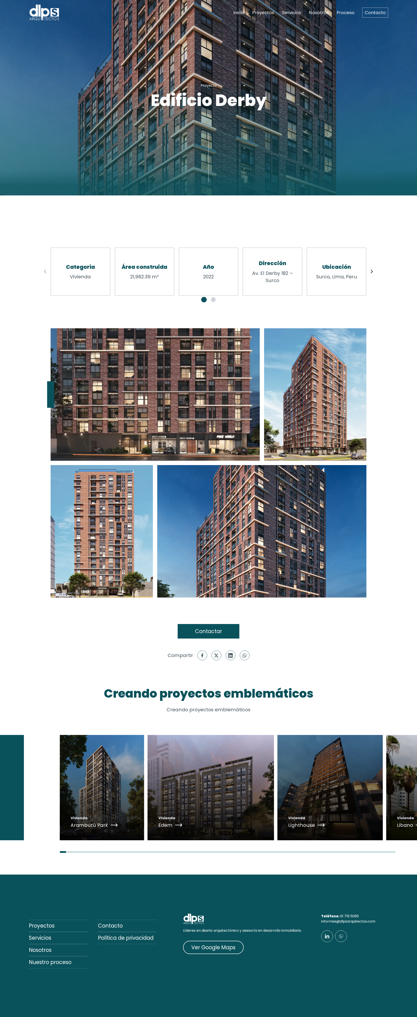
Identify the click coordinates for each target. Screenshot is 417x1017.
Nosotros (319, 13)
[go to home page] (44, 12)
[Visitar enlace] (327, 936)
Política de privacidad (126, 937)
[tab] (203, 299)
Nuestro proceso (50, 962)
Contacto (375, 13)
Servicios (291, 13)
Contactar (208, 631)
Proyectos (263, 13)
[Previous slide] (45, 271)
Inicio (238, 13)
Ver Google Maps (213, 947)
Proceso (345, 13)
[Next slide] (371, 271)
